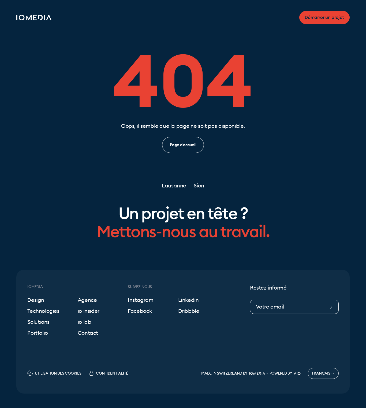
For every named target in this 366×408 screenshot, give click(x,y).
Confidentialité (112, 373)
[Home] (33, 17)
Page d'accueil (183, 144)
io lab (84, 322)
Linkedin (188, 300)
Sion (199, 185)
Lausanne (174, 185)
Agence (87, 300)
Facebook (140, 311)
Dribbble (188, 311)
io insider (88, 311)
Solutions (38, 322)
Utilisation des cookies (58, 373)
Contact (88, 333)
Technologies (43, 311)
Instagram (140, 300)
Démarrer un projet (324, 17)
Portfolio (37, 333)
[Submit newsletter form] (333, 307)
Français (321, 373)
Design (35, 300)
